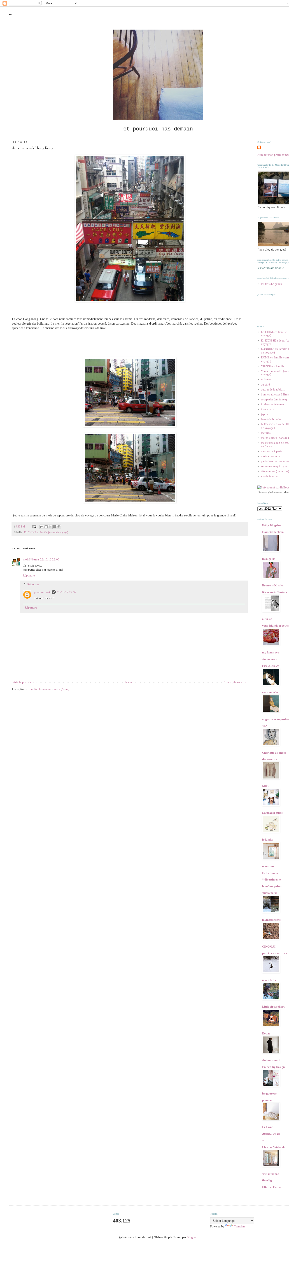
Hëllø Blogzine (271, 525)
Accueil (129, 682)
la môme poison (272, 886)
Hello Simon (270, 873)
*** (10, 15)
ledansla (267, 839)
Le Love (267, 1127)
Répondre (29, 575)
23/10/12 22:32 (66, 592)
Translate (239, 1226)
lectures (265, 433)
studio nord (269, 893)
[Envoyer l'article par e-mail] (34, 526)
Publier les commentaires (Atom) (49, 689)
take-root (268, 866)
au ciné (265, 384)
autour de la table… (273, 389)
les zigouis (268, 558)
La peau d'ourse (272, 812)
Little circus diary (273, 1006)
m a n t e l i (269, 980)
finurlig (267, 1180)
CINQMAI (268, 946)
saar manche (270, 692)
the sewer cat (270, 759)
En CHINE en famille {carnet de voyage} (46, 532)
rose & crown (270, 665)
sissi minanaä (270, 1174)
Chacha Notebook (273, 1147)
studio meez (269, 659)
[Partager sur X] (50, 527)
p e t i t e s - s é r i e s (274, 953)
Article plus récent (24, 682)
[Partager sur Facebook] (54, 527)
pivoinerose (273, 492)
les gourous (269, 1093)
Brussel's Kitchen (273, 585)
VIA (264, 725)
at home (266, 379)
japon (264, 414)
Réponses (33, 584)
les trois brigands (271, 284)
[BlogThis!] (46, 527)
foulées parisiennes (272, 404)
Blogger (191, 1237)
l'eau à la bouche (271, 419)
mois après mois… (272, 456)
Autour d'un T (271, 1060)
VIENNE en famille (272, 366)
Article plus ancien (235, 682)
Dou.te (266, 1033)
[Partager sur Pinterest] (59, 527)
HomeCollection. (273, 532)
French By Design (273, 1067)
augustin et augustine (275, 719)
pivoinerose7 (42, 592)
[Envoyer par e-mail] (42, 527)
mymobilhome (271, 919)
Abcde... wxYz (271, 1133)
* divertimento (271, 879)
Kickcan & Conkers (274, 592)
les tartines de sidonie (270, 268)
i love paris (268, 409)
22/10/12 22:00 (49, 559)
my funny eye (270, 652)
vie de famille (269, 476)
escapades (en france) (274, 399)
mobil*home (31, 559)
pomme (267, 1100)
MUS (265, 786)
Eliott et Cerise (271, 1187)
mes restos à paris (271, 451)
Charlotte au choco (274, 752)
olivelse (267, 618)
